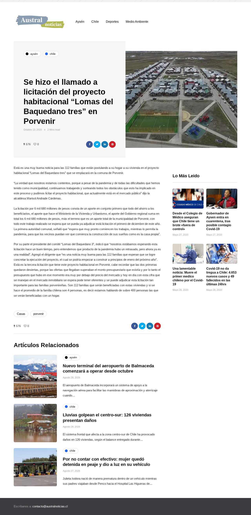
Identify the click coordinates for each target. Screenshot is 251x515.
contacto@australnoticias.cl (50, 506)
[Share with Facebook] (89, 144)
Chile (95, 21)
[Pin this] (112, 144)
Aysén (79, 21)
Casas (21, 313)
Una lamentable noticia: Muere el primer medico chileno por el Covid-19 (188, 276)
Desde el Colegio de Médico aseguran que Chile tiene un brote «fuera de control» (187, 221)
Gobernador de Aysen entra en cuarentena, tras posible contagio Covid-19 (218, 221)
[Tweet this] (97, 144)
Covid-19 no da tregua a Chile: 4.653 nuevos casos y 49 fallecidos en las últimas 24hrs (221, 276)
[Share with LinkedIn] (104, 144)
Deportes (112, 21)
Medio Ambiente (137, 21)
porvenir (38, 313)
